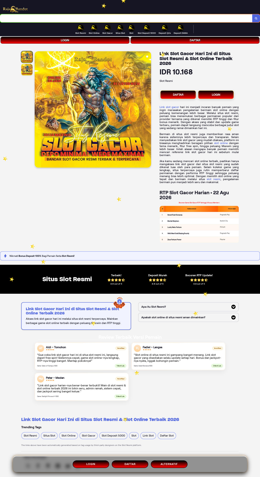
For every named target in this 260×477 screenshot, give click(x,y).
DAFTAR (195, 40)
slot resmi (213, 179)
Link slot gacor (169, 107)
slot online (221, 143)
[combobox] (126, 18)
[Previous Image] (37, 110)
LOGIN (65, 40)
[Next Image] (148, 110)
